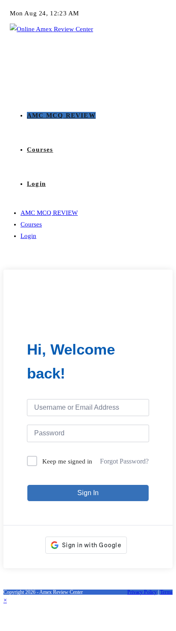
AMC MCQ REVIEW (49, 212)
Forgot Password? (124, 461)
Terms (166, 592)
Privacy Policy (142, 592)
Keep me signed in (67, 461)
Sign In (88, 492)
